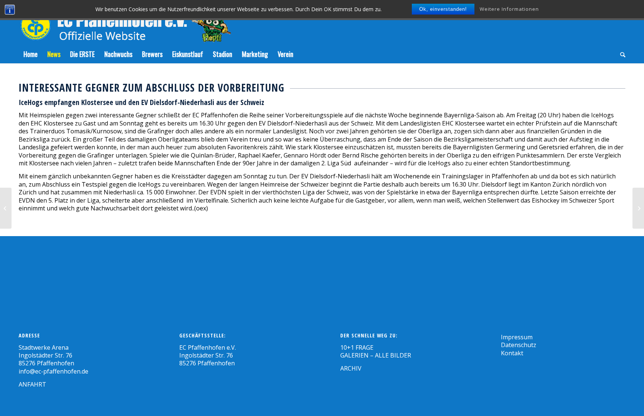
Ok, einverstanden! (443, 9)
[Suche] (620, 54)
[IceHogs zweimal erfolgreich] (6, 208)
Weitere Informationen (509, 9)
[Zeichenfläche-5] (125, 22)
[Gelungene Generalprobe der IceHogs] (638, 208)
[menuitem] (30, 54)
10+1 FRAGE (356, 347)
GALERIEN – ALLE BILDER (375, 355)
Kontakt (512, 353)
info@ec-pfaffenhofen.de (53, 371)
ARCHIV (351, 368)
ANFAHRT (32, 384)
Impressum (517, 337)
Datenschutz (518, 345)
